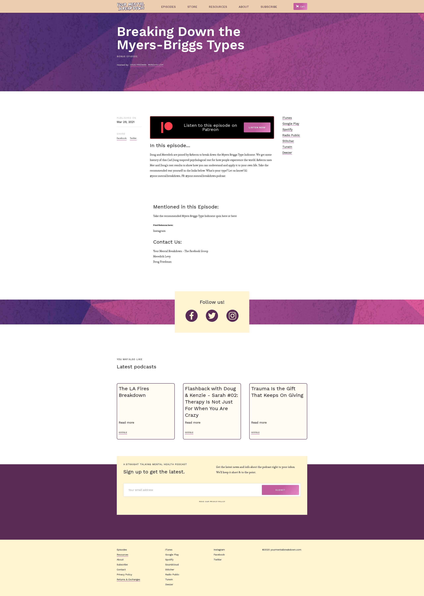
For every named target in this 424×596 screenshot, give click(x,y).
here (224, 216)
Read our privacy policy (212, 501)
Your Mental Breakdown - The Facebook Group (180, 251)
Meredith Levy (162, 256)
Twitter (133, 138)
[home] (131, 6)
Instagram (159, 231)
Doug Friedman (162, 261)
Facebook (122, 138)
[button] (300, 6)
